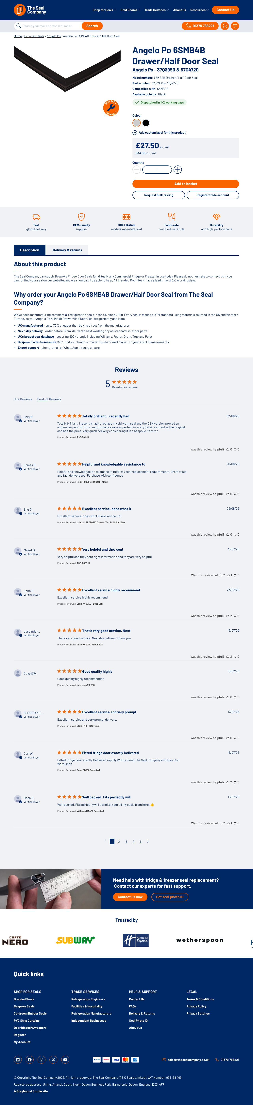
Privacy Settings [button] (198, 1013)
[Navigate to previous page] (105, 840)
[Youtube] (65, 1060)
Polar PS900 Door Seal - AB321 (92, 481)
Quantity (138, 162)
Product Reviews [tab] (49, 399)
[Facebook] (30, 1060)
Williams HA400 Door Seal (90, 811)
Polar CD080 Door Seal (88, 770)
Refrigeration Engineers (88, 999)
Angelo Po (54, 36)
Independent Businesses (88, 1020)
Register (20, 1035)
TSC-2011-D (83, 437)
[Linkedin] (18, 1060)
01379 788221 (230, 1059)
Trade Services (155, 10)
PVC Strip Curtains (27, 1020)
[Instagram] (41, 1060)
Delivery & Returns (142, 1013)
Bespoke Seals (24, 1006)
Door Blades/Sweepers (30, 1027)
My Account (22, 1042)
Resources (198, 10)
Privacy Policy (196, 1006)
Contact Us (225, 9)
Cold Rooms (129, 10)
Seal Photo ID (138, 1020)
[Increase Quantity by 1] (178, 169)
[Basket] (235, 26)
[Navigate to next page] (147, 841)
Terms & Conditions (200, 999)
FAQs (132, 1006)
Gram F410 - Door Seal (88, 725)
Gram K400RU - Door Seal (90, 644)
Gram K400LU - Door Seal (90, 603)
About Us (179, 10)
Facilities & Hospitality (86, 1006)
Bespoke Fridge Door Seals (73, 276)
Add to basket (185, 183)
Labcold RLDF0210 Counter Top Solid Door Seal (101, 522)
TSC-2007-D (83, 563)
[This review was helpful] (228, 449)
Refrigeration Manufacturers (91, 1013)
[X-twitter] (53, 1060)
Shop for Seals (103, 10)
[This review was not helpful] (235, 449)
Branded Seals (34, 36)
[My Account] (225, 26)
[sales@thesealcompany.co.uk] (164, 1059)
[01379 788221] (217, 1059)
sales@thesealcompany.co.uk (189, 1059)
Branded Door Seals (131, 280)
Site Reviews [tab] (23, 399)
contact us (216, 276)
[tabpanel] (126, 305)
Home (18, 36)
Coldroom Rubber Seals (30, 1013)
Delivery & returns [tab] (67, 250)
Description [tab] (29, 250)
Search (92, 25)
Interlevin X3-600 (86, 685)
